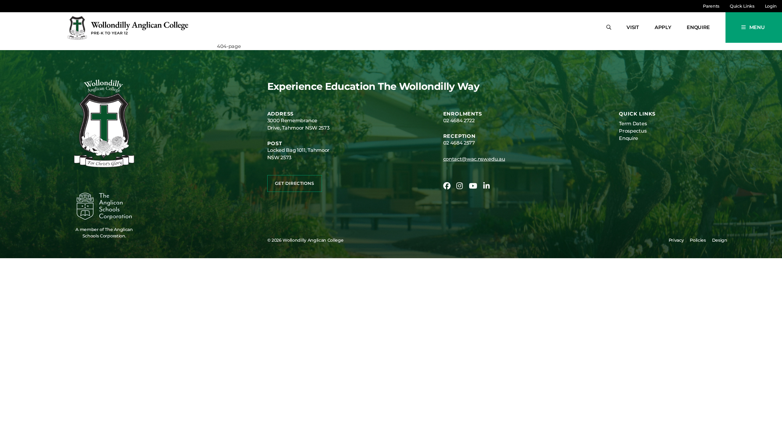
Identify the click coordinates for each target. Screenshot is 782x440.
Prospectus (632, 131)
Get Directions (294, 183)
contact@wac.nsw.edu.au (474, 159)
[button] (753, 27)
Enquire (698, 27)
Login (771, 6)
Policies (698, 240)
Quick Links (742, 6)
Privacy (676, 240)
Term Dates (633, 124)
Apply (663, 27)
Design (719, 240)
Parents (711, 6)
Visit (633, 27)
